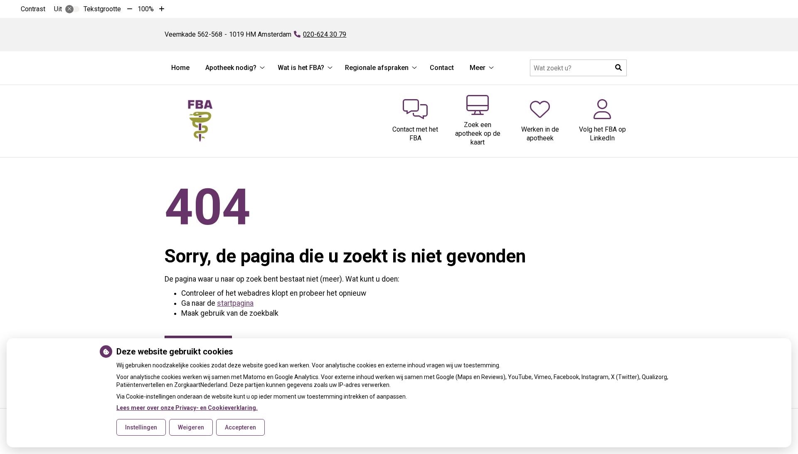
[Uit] (72, 9)
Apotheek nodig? (230, 68)
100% (146, 9)
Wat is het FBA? (301, 68)
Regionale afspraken (377, 68)
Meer (477, 68)
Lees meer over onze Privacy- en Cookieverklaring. (187, 407)
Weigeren (191, 427)
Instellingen (141, 427)
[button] (618, 68)
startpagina (235, 303)
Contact (442, 68)
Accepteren (240, 427)
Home (180, 68)
